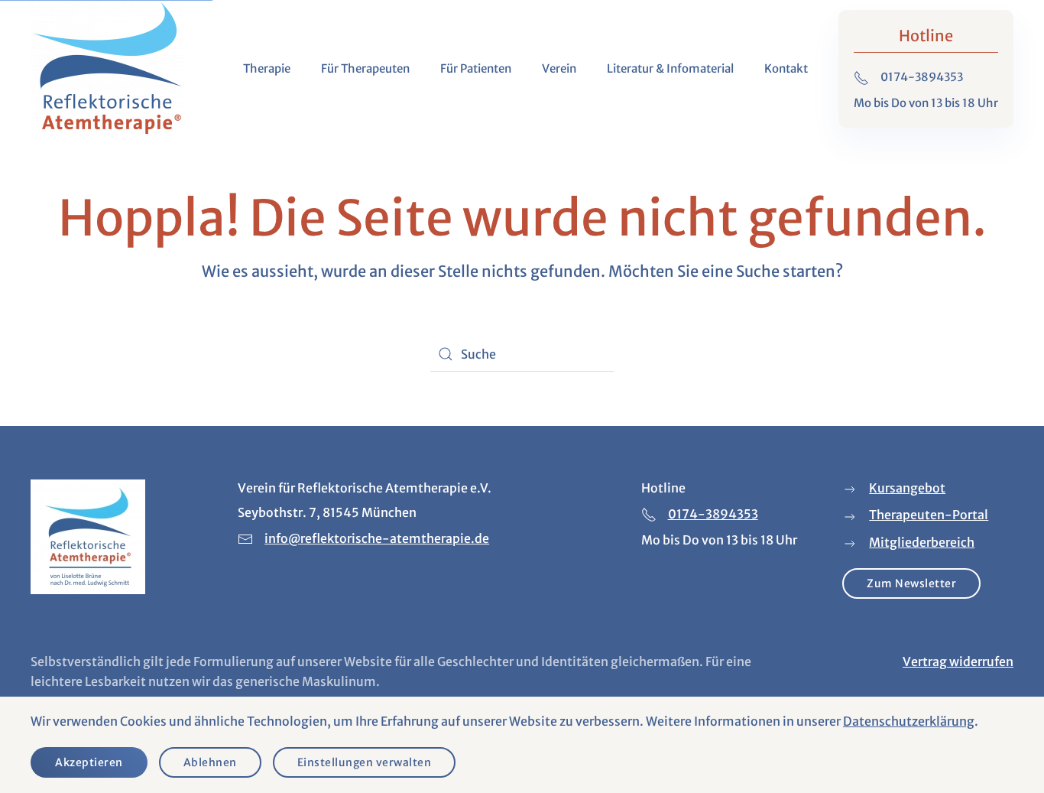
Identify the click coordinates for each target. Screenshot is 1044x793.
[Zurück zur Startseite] (107, 69)
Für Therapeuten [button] (365, 68)
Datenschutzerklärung (908, 721)
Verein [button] (559, 68)
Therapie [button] (266, 68)
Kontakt (786, 68)
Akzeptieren (89, 762)
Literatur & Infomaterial (670, 68)
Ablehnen (210, 762)
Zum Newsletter (911, 583)
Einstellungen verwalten (364, 762)
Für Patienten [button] (475, 68)
